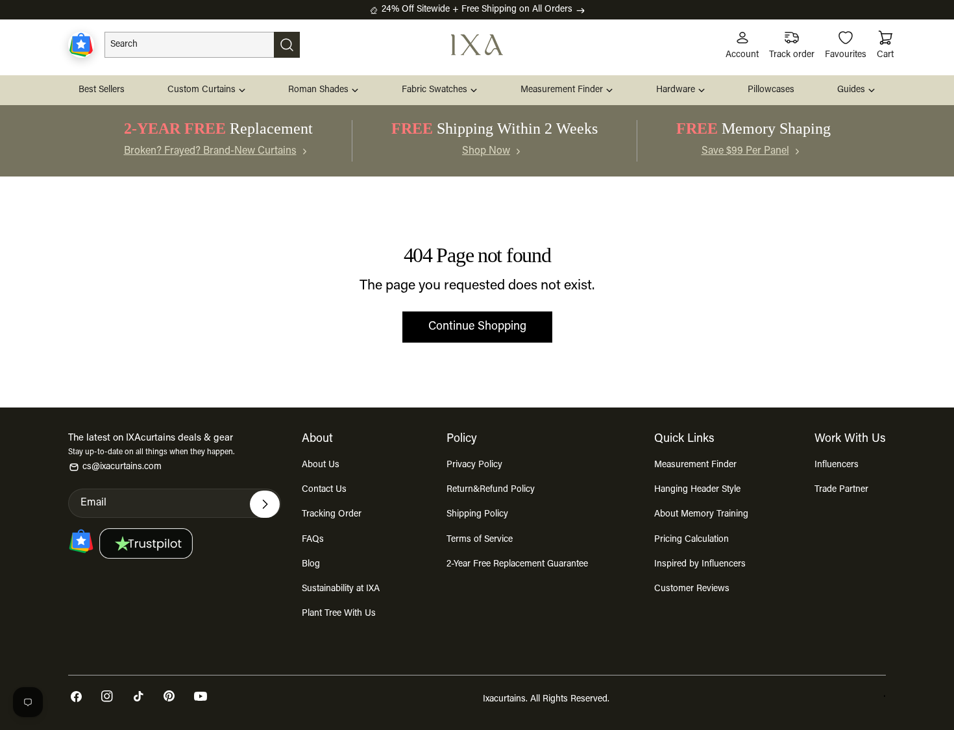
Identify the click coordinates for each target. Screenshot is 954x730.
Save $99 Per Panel (745, 151)
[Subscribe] (265, 504)
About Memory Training (701, 514)
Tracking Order (331, 514)
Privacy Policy (474, 465)
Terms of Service (479, 539)
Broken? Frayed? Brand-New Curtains (210, 151)
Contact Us (324, 489)
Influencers (836, 465)
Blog (311, 564)
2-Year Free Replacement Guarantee (517, 564)
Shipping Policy (477, 514)
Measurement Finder (695, 465)
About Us (320, 465)
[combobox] (202, 45)
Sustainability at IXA (341, 589)
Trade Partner (841, 489)
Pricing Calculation (691, 539)
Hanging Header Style (697, 489)
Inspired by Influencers (700, 564)
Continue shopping (477, 327)
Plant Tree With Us (339, 613)
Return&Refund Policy (490, 489)
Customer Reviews (691, 589)
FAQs (313, 539)
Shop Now (486, 151)
